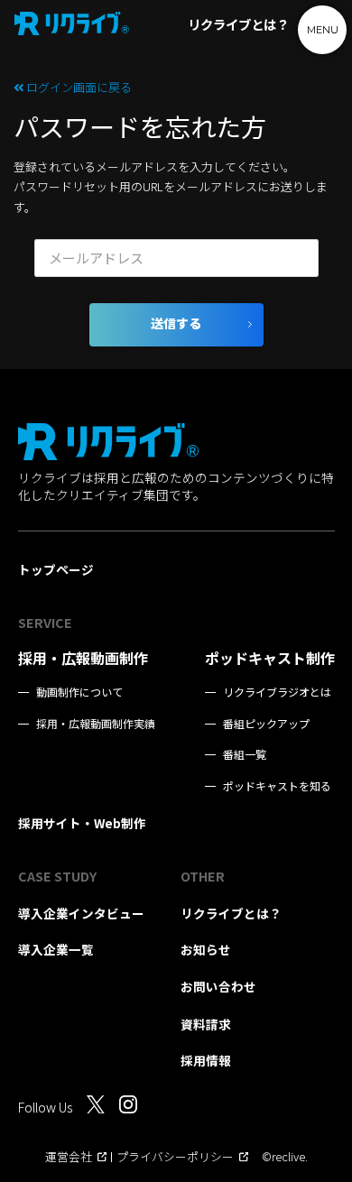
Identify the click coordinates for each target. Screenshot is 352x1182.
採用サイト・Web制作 (82, 823)
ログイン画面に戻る (77, 87)
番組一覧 (244, 754)
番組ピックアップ (266, 723)
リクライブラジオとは (277, 692)
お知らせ (206, 949)
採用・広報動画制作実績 (95, 723)
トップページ (56, 569)
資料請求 (206, 1024)
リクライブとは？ (238, 23)
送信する (176, 324)
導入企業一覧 (56, 949)
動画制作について (79, 692)
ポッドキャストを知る (277, 786)
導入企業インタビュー (81, 913)
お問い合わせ (218, 986)
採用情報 (206, 1060)
